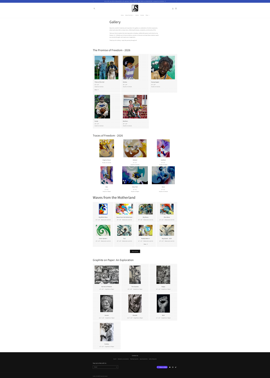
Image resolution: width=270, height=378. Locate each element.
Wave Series (135, 251)
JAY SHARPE (98, 376)
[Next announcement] (176, 1)
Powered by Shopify (103, 376)
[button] (94, 8)
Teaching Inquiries (134, 359)
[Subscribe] (116, 367)
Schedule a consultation (123, 359)
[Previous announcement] (93, 1)
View (96, 89)
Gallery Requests (153, 359)
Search (114, 359)
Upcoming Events (144, 359)
